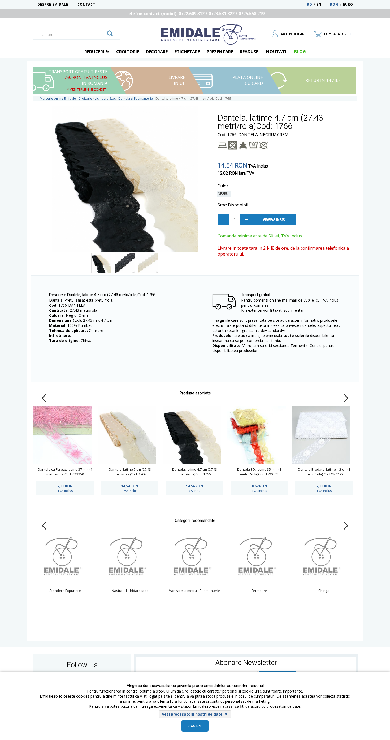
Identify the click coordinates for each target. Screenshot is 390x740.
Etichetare (187, 52)
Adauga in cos (274, 219)
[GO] (109, 32)
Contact (86, 4)
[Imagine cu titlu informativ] (101, 263)
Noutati (276, 52)
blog (300, 52)
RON (334, 4)
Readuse (249, 52)
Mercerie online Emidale (58, 98)
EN (323, 4)
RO (309, 4)
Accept (195, 726)
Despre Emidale (52, 4)
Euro (348, 4)
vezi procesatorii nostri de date (192, 714)
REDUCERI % (96, 52)
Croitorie (127, 52)
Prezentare (220, 52)
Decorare (157, 52)
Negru (224, 193)
